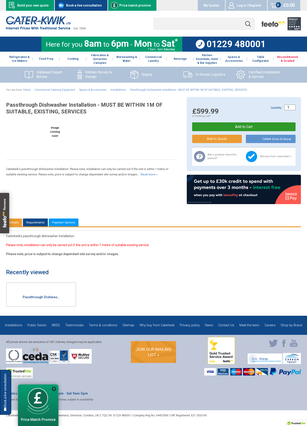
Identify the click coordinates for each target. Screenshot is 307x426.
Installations (119, 89)
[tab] (14, 222)
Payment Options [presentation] (63, 222)
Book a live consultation (84, 5)
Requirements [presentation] (35, 222)
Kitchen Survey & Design (98, 74)
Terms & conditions (103, 325)
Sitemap (128, 325)
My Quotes (211, 5)
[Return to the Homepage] (45, 28)
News (209, 325)
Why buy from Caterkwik (157, 325)
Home (27, 89)
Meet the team (249, 325)
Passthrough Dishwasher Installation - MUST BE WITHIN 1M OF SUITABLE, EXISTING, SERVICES (188, 89)
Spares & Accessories (93, 89)
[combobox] (204, 24)
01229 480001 (236, 44)
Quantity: (276, 107)
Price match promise (135, 5)
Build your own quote (33, 5)
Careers (270, 325)
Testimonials (74, 325)
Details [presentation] (14, 222)
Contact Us (226, 325)
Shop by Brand (291, 325)
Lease (277, 139)
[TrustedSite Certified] (19, 373)
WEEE (56, 325)
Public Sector (37, 325)
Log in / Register (249, 5)
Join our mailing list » (153, 352)
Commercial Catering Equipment (55, 89)
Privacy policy (190, 325)
